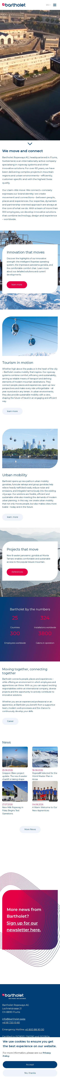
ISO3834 (45, 1036)
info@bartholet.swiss (13, 1019)
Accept (30, 1064)
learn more (17, 284)
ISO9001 (20, 1036)
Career (10, 721)
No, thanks (30, 1073)
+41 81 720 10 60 (11, 1022)
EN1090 (30, 1036)
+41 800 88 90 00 (34, 1029)
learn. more (12, 517)
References (17, 572)
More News (30, 829)
